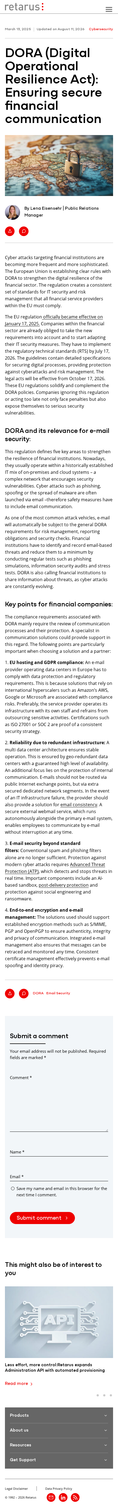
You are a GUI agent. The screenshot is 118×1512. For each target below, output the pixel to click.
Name (17, 1152)
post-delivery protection (64, 885)
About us (19, 1430)
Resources (20, 1445)
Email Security (58, 993)
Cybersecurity (101, 29)
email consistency (78, 804)
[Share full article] (10, 231)
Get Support (23, 1460)
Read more (16, 1384)
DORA (38, 993)
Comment (21, 1077)
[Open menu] (109, 9)
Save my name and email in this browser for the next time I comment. (61, 1191)
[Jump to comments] (24, 231)
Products (19, 1415)
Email (17, 1176)
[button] (98, 1395)
